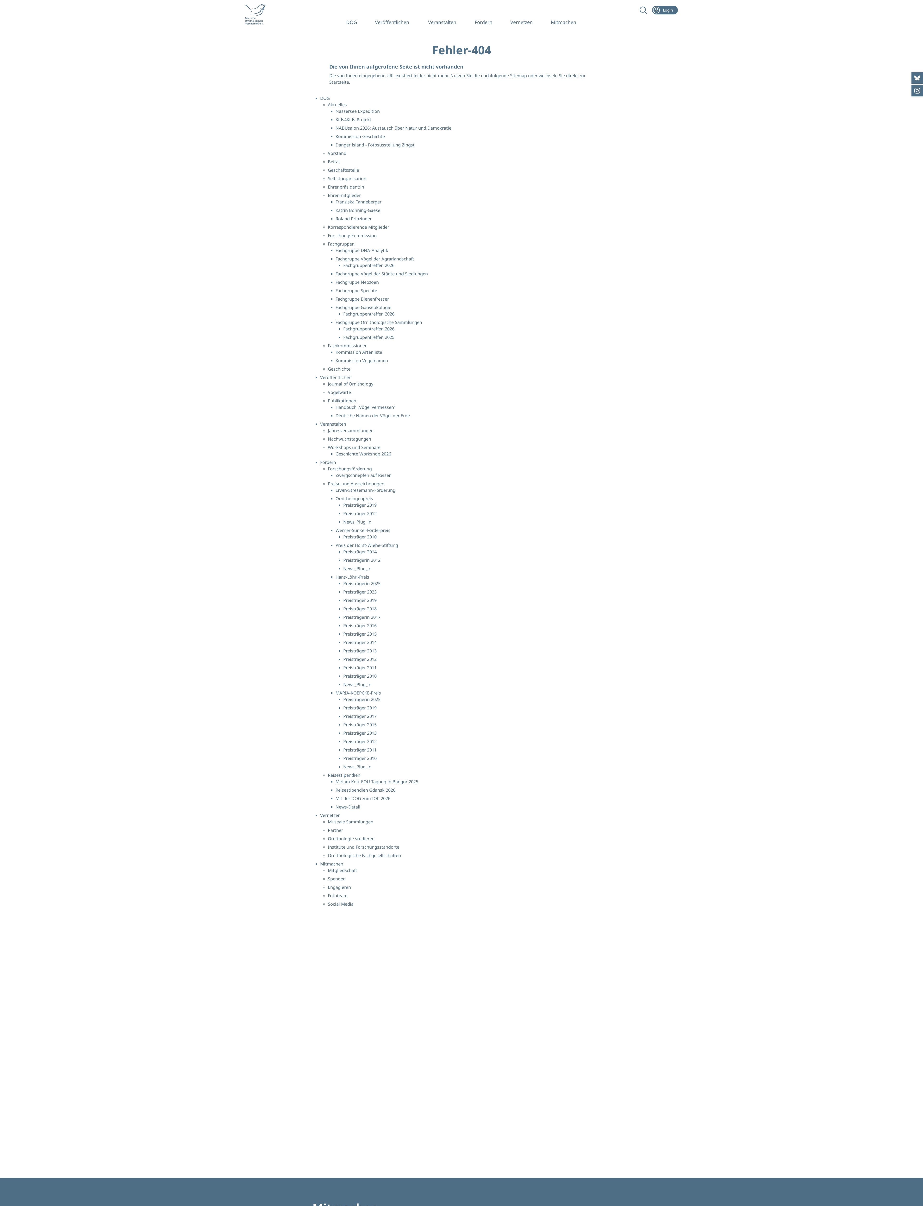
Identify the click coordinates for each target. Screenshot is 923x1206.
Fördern (483, 22)
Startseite (339, 82)
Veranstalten (442, 22)
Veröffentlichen (392, 22)
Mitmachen (563, 22)
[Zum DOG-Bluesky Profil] (917, 78)
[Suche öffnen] (643, 10)
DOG (351, 22)
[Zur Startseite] (259, 14)
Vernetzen (521, 22)
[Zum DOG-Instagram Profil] (917, 90)
